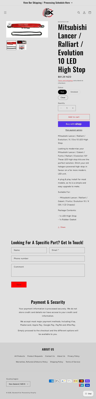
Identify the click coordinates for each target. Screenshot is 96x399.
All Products (19, 356)
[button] (5, 12)
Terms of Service (73, 362)
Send (18, 284)
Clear (63, 97)
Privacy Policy (74, 356)
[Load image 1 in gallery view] (11, 45)
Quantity (61, 103)
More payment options (74, 130)
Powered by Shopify (29, 393)
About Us (61, 356)
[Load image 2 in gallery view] (21, 45)
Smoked (75, 92)
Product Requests (35, 356)
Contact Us (50, 356)
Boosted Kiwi (17, 393)
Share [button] (63, 227)
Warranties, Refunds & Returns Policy (32, 362)
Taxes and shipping (65, 80)
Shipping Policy (56, 362)
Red (62, 92)
